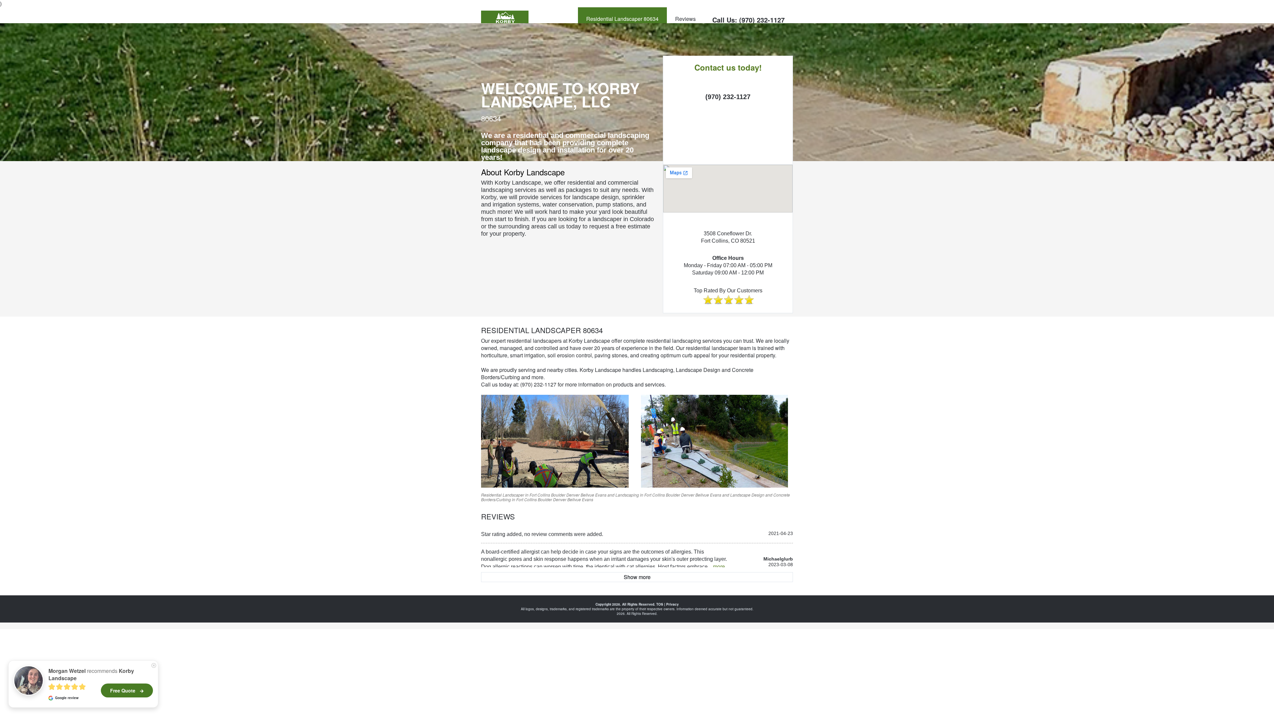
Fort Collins (540, 495)
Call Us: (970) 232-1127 (748, 20)
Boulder (558, 495)
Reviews (685, 19)
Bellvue (587, 495)
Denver (573, 495)
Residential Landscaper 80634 (622, 19)
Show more (637, 577)
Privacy (672, 604)
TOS (659, 604)
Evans (600, 495)
